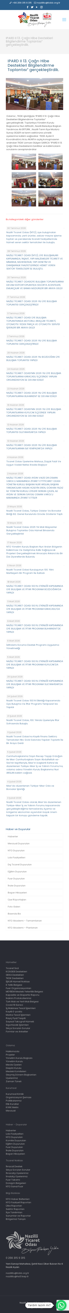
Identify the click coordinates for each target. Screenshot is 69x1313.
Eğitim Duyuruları (17, 871)
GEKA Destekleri (15, 975)
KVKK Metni (12, 1107)
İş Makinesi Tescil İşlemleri (21, 1008)
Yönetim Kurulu (14, 1061)
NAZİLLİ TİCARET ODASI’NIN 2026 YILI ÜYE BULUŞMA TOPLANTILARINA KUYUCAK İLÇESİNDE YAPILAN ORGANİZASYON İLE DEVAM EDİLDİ (33, 412)
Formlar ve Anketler (17, 1031)
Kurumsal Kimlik (15, 1094)
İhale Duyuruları (16, 885)
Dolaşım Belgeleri (16, 1183)
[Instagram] (41, 7)
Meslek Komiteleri (16, 1071)
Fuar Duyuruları (16, 878)
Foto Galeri (14, 906)
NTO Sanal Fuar (14, 1186)
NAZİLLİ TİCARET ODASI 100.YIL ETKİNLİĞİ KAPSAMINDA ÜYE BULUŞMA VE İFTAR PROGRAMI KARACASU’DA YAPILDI (34, 609)
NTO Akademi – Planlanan (23, 927)
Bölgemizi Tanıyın (16, 1219)
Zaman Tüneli (13, 1081)
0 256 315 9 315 (15, 1258)
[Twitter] (32, 7)
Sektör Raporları (15, 1209)
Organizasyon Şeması (18, 1097)
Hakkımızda (12, 1051)
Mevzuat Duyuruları (19, 843)
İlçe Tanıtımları (14, 1212)
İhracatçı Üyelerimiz (17, 1173)
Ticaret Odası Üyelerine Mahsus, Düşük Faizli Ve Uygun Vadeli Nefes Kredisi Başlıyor (33, 463)
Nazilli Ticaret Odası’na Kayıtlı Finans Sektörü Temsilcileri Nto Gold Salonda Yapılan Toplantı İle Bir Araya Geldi (34, 740)
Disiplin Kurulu (13, 1068)
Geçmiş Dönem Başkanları (21, 1074)
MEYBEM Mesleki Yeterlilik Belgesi (24, 991)
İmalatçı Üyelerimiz (17, 1176)
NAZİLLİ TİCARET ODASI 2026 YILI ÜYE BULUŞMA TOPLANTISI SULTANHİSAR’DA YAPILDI (31, 430)
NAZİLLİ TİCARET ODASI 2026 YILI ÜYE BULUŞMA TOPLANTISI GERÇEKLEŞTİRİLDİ (31, 303)
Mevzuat (11, 1110)
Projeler (10, 1054)
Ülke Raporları (14, 1205)
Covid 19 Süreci (14, 1005)
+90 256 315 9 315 (22, 2)
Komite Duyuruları (16, 1140)
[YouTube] (37, 7)
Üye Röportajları (17, 899)
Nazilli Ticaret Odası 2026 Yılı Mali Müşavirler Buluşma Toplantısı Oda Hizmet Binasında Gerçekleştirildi (31, 530)
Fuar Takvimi (13, 1179)
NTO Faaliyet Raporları (18, 1202)
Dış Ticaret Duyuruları (20, 864)
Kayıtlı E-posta (14, 1011)
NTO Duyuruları (16, 850)
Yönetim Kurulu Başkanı (19, 1058)
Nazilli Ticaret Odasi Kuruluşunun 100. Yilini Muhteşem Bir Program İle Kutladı (30, 571)
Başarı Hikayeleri (17, 892)
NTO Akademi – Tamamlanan (25, 920)
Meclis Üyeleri (14, 1064)
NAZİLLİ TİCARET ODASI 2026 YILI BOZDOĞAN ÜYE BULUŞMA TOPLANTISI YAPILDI (33, 358)
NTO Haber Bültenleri (18, 1199)
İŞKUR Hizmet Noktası (18, 981)
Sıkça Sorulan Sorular (18, 1028)
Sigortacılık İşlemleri (17, 1025)
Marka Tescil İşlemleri (18, 1015)
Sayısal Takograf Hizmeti (20, 1021)
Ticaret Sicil (12, 968)
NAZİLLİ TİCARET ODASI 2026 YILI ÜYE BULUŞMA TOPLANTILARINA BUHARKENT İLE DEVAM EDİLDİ (31, 394)
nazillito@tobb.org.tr (48, 2)
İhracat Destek (14, 1166)
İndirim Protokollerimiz (18, 998)
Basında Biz (14, 913)
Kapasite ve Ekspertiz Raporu (22, 995)
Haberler (13, 836)
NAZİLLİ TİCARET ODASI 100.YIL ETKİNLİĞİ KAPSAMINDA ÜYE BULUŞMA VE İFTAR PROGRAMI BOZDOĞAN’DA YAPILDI (34, 589)
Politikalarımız (14, 1100)
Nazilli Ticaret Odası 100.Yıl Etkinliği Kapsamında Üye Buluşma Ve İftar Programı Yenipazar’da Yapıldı (33, 704)
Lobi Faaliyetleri (16, 857)
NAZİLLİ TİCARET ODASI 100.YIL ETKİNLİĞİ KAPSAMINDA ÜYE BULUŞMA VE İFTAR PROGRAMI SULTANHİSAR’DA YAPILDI (34, 684)
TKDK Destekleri (15, 978)
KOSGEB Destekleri (16, 971)
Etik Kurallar (12, 1104)
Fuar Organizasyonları (18, 988)
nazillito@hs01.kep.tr (17, 1276)
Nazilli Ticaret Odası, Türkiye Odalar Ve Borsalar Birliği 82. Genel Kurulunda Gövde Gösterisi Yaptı (34, 512)
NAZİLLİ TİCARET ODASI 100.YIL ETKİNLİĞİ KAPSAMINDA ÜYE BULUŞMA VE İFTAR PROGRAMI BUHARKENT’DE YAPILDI (34, 629)
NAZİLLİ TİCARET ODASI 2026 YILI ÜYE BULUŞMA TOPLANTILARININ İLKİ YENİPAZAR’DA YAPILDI (31, 446)
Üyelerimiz (12, 1078)
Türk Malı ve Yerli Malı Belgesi (22, 1001)
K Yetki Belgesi (14, 985)
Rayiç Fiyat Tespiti (16, 1018)
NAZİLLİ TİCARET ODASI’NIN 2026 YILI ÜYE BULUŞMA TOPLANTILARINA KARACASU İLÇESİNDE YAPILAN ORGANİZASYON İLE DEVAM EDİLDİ (33, 377)
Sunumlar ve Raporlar (18, 1215)
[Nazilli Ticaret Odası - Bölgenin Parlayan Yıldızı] (34, 20)
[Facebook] (28, 7)
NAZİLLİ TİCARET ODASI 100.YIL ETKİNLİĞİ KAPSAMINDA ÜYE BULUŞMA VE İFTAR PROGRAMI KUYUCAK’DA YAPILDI (34, 665)
